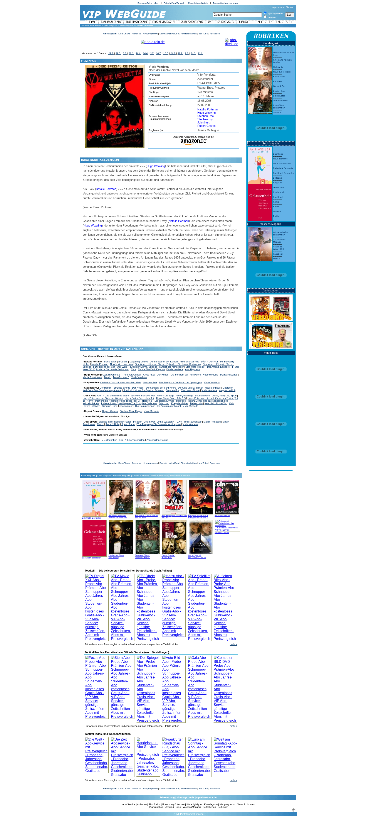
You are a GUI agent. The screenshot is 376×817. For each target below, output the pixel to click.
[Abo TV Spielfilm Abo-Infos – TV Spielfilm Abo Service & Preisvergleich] (200, 606)
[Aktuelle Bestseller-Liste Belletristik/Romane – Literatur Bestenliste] (260, 164)
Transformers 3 (121, 377)
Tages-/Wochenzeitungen (225, 3)
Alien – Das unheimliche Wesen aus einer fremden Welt (126, 395)
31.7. (180, 53)
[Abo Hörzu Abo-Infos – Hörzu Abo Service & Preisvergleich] (174, 604)
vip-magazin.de (185, 797)
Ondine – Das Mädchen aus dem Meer (120, 382)
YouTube (203, 33)
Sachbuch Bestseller (91, 558)
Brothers (123, 361)
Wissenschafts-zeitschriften (280, 233)
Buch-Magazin (88, 475)
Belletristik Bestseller (91, 518)
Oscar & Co (279, 86)
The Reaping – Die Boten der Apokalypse (180, 382)
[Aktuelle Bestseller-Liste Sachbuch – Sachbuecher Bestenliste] (260, 201)
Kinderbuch (279, 192)
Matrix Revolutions (92, 377)
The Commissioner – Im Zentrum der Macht (158, 406)
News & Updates (159, 475)
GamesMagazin (191, 22)
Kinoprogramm (150, 33)
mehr (233, 644)
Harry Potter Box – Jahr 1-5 (171, 398)
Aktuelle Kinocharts (117, 515)
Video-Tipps (271, 352)
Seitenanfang (167, 797)
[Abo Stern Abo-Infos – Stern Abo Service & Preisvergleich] (122, 686)
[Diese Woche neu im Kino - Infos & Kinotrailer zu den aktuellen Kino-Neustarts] (260, 62)
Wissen (276, 221)
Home (92, 22)
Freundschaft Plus (189, 361)
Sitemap (290, 7)
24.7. (173, 53)
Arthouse (136, 33)
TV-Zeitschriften (108, 440)
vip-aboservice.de (206, 797)
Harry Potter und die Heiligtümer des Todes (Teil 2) (113, 400)
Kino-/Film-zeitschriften (279, 106)
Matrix (107, 377)
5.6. (125, 53)
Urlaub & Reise (173, 807)
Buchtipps (278, 154)
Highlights (278, 67)
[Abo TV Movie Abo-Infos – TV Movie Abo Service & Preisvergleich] (122, 606)
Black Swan (110, 361)
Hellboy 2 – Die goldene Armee (158, 400)
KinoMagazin (111, 22)
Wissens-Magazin (122, 475)
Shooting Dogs (110, 406)
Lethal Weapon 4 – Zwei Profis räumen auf (179, 421)
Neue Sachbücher (282, 163)
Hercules (181, 400)
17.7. (165, 53)
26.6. (145, 53)
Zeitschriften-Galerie (198, 3)
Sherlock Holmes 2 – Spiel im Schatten (143, 390)
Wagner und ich (227, 390)
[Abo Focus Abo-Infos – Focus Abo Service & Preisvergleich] (97, 686)
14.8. (193, 53)
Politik (276, 216)
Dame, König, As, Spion (224, 395)
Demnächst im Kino (169, 33)
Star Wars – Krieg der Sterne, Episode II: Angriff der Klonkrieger (150, 366)
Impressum (278, 7)
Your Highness (192, 369)
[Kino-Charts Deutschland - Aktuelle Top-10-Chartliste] (260, 96)
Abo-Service (128, 804)
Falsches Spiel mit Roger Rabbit (114, 421)
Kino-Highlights (194, 804)
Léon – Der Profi (209, 361)
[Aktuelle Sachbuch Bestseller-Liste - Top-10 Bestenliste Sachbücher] (94, 537)
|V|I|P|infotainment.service (189, 814)
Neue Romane (280, 158)
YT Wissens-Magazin (279, 240)
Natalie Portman (207, 109)
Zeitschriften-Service (275, 22)
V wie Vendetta (175, 369)
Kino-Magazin (110, 25)
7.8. (187, 53)
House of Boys (213, 387)
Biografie (277, 182)
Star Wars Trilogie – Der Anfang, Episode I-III (209, 366)
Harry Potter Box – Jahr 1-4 (139, 398)
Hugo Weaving (206, 112)
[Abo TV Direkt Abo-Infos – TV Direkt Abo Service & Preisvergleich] (148, 606)
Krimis (276, 202)
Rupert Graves (206, 125)
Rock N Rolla (112, 424)
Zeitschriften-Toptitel (174, 3)
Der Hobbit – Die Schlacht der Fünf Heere (179, 374)
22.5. (111, 53)
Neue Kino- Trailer (282, 72)
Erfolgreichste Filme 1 (198, 515)
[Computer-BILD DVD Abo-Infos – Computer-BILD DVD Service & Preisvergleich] (225, 688)
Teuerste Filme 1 (142, 555)
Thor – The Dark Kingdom (151, 369)
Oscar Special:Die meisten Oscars (197, 556)
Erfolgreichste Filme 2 (198, 518)
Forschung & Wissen (173, 804)
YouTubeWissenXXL (279, 247)
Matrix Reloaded (228, 374)
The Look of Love (190, 390)
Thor (133, 369)
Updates (245, 22)
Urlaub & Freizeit (141, 475)
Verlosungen (271, 290)
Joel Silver (149, 421)
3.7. (152, 53)
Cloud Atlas (149, 374)
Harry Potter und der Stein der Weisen (103, 398)
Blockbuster (279, 96)
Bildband (277, 178)
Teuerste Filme (280, 100)
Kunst (276, 206)
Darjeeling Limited (138, 361)
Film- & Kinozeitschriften (131, 440)
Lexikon (277, 211)
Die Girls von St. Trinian (190, 387)
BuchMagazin (136, 22)
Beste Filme (279, 91)
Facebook (215, 33)
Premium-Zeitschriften (148, 3)
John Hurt (203, 122)
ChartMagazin (163, 22)
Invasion (137, 421)
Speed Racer (128, 424)
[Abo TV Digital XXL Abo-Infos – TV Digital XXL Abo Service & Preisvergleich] (97, 606)
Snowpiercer (126, 406)
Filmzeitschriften (189, 33)
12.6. (131, 53)
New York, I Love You (121, 364)
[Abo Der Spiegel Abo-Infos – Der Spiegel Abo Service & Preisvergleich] (148, 688)
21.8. (200, 53)
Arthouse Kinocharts (118, 518)
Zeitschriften (209, 807)
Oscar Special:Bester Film (168, 556)
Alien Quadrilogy (184, 395)
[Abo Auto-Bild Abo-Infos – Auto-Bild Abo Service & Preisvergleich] (174, 688)
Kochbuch (278, 197)
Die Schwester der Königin (164, 361)
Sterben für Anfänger (131, 411)
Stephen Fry (205, 119)
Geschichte (278, 187)
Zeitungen (223, 807)
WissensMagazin (221, 22)
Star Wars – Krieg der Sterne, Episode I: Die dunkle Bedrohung (168, 364)
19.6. (138, 53)
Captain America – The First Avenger (121, 374)
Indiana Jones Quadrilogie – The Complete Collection (129, 403)
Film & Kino (154, 804)
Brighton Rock (202, 395)
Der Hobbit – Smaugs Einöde (115, 387)
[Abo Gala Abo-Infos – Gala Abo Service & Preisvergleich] (200, 686)
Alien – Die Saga (165, 395)
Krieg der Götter (179, 403)
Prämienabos (156, 807)
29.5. (118, 53)
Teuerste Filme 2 (142, 558)
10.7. (158, 53)
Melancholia (196, 403)
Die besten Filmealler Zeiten (116, 556)
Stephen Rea (205, 116)
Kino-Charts (124, 33)
